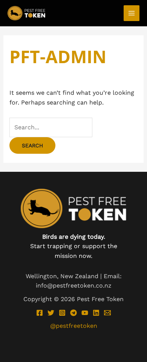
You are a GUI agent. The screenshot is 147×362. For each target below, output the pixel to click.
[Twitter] (50, 312)
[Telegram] (73, 312)
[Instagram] (62, 312)
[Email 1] (107, 312)
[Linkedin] (96, 312)
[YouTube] (84, 312)
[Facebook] (39, 312)
